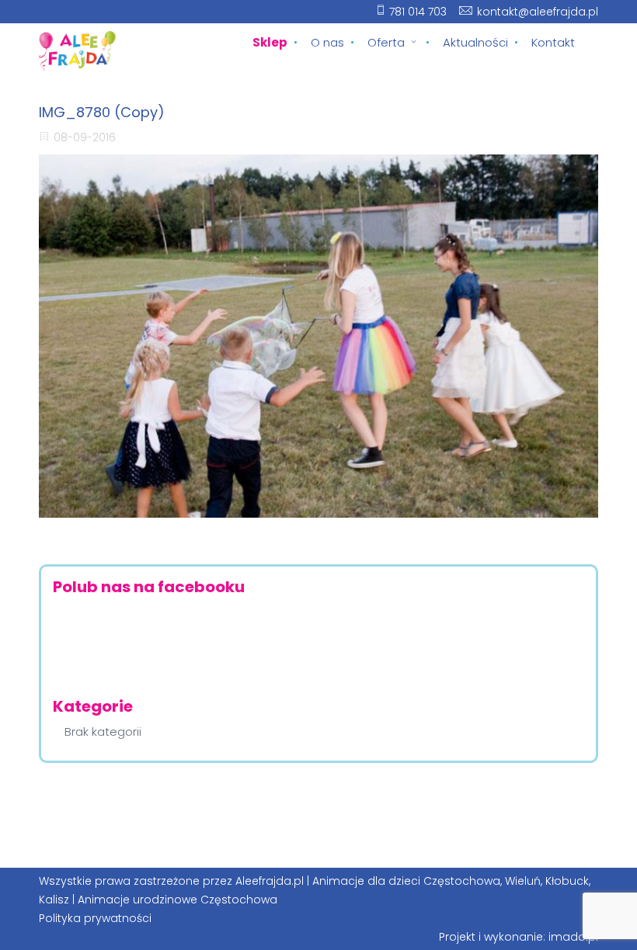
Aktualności (475, 42)
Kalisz (54, 899)
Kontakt (553, 42)
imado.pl (573, 937)
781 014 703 (418, 11)
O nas (327, 42)
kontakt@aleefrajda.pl (537, 11)
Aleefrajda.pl (269, 881)
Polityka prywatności (95, 918)
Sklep (269, 42)
